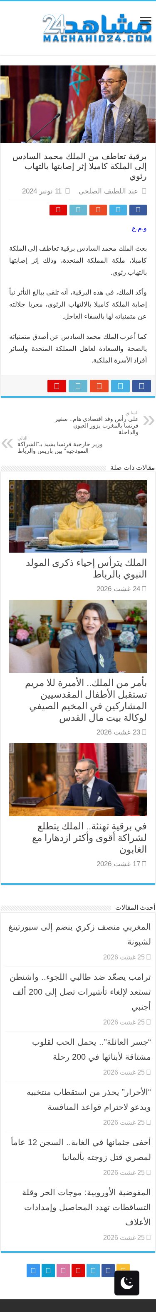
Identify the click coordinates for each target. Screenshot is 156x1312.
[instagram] (33, 1270)
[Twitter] (93, 1270)
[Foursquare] (48, 1270)
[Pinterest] (78, 1270)
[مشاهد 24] (96, 27)
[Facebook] (108, 1270)
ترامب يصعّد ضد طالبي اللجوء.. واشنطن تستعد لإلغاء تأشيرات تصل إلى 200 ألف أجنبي (80, 991)
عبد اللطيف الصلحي (108, 191)
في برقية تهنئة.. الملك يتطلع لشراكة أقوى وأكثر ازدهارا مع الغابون (89, 838)
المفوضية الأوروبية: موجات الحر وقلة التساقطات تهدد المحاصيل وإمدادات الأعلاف (86, 1207)
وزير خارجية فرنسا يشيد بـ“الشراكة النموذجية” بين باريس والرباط (60, 444)
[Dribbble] (63, 1270)
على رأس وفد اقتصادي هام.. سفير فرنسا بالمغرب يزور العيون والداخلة (97, 422)
